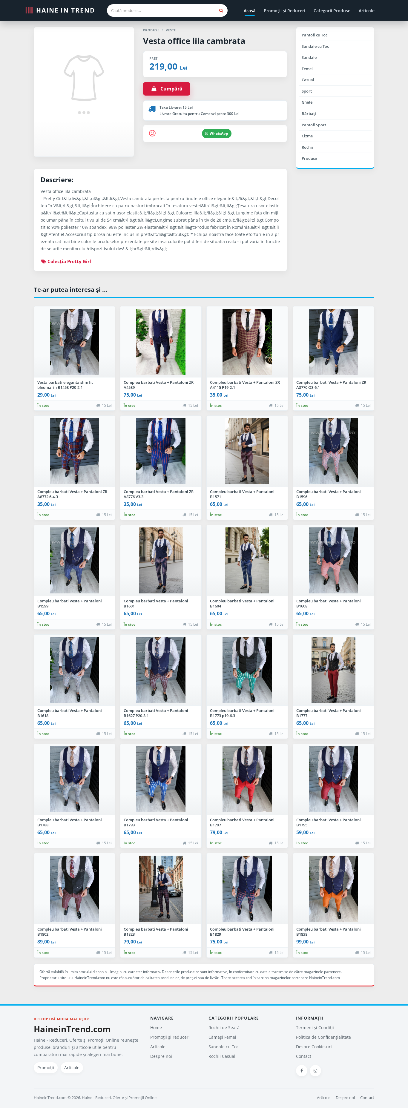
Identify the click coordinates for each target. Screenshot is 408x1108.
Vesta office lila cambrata (194, 40)
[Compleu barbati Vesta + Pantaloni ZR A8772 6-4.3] (74, 451)
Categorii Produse (332, 10)
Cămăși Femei (222, 1037)
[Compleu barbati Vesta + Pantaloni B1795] (333, 779)
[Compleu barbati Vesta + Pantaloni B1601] (160, 560)
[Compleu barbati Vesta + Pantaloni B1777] (333, 670)
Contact (303, 1056)
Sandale (309, 57)
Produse (309, 158)
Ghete (307, 102)
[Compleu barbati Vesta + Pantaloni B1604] (247, 560)
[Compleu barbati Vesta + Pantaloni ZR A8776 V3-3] (160, 451)
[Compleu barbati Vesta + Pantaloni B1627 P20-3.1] (160, 670)
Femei (307, 68)
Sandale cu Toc (315, 46)
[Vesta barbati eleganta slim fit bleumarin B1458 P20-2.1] (74, 341)
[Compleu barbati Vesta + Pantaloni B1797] (247, 779)
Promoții (45, 1067)
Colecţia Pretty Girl (68, 261)
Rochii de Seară (224, 1027)
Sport (307, 91)
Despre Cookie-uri (314, 1046)
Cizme (307, 136)
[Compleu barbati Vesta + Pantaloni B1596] (333, 451)
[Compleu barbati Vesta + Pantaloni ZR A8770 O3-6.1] (333, 341)
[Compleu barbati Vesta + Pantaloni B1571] (247, 451)
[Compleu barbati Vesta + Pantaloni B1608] (333, 560)
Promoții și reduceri (170, 1037)
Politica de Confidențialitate (323, 1037)
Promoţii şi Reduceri (284, 10)
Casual (308, 79)
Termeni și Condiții (315, 1027)
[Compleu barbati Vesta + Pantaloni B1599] (74, 560)
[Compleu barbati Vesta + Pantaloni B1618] (74, 670)
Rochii (307, 147)
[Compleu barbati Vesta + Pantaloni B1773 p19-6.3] (247, 670)
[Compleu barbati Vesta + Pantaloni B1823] (160, 888)
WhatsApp (219, 133)
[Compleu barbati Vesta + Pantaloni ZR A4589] (160, 341)
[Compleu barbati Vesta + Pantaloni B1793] (160, 779)
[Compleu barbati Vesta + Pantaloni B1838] (333, 888)
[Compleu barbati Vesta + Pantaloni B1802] (74, 888)
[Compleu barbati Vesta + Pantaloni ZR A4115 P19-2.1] (247, 341)
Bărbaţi (309, 113)
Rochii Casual (221, 1056)
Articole (367, 10)
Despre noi (161, 1056)
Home (156, 1027)
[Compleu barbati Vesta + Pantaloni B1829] (247, 888)
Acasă (249, 10)
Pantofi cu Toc (314, 35)
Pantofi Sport (314, 125)
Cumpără (169, 88)
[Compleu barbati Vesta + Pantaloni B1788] (74, 779)
